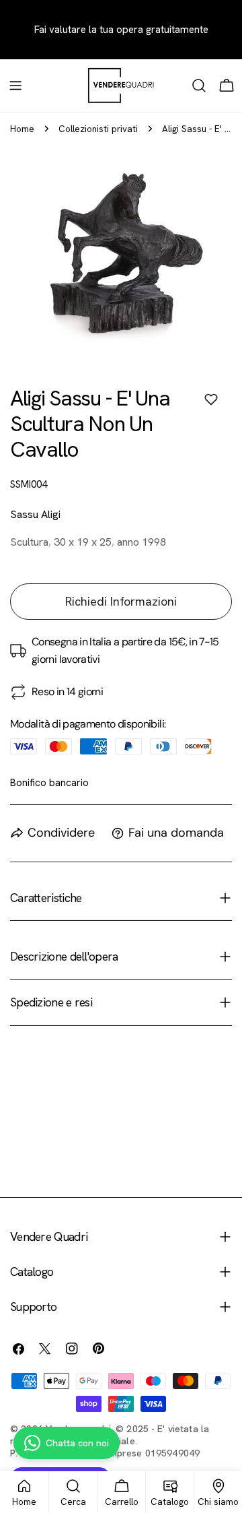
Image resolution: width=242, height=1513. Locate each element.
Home (22, 129)
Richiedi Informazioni (121, 601)
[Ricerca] (199, 85)
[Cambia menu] (15, 85)
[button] (211, 399)
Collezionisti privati (98, 129)
